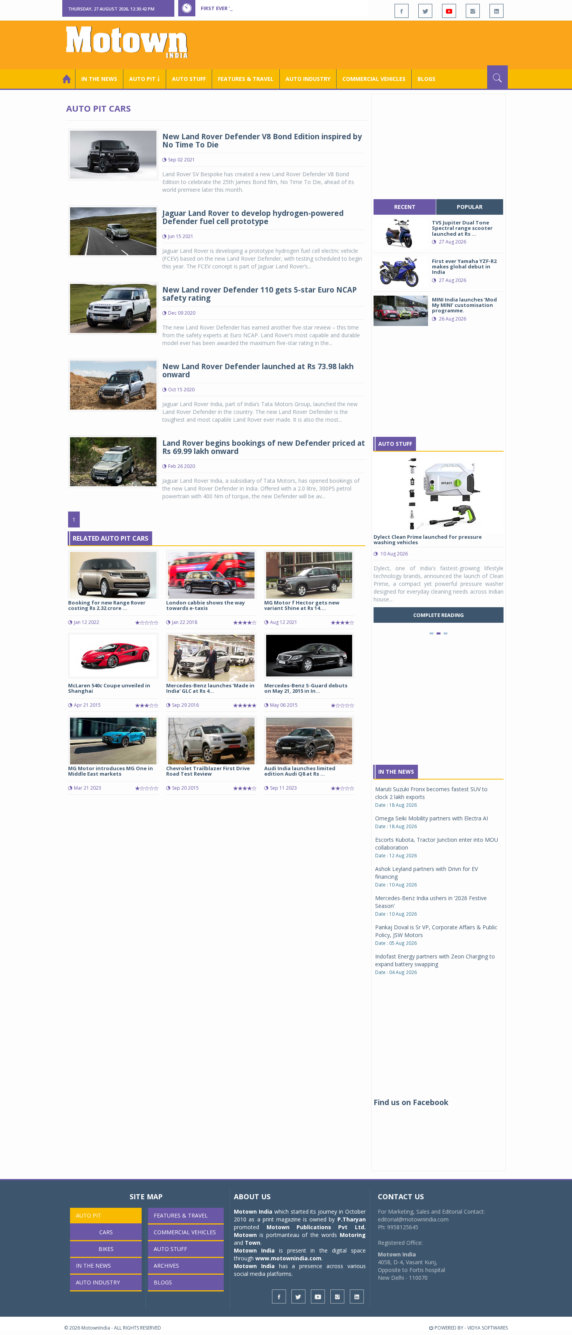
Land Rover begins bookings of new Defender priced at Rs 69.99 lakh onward (263, 447)
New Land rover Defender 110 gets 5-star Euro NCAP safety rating (259, 294)
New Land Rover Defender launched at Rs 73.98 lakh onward (258, 370)
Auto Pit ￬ (144, 78)
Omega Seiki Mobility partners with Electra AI (431, 818)
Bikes (106, 1249)
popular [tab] (470, 206)
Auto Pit (88, 1215)
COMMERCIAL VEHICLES (373, 78)
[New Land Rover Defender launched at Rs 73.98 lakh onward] (113, 384)
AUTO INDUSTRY (308, 78)
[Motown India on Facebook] (402, 11)
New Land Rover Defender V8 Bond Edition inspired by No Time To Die (262, 140)
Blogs (426, 78)
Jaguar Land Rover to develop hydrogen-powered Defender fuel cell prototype (253, 217)
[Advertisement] (366, 43)
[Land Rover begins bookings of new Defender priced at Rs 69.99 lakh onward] (113, 461)
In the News (99, 78)
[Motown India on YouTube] (449, 11)
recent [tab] (405, 206)
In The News (396, 771)
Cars (106, 1232)
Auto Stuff (189, 78)
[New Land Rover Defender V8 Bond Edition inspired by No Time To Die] (113, 154)
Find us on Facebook (411, 1102)
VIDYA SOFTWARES (487, 1327)
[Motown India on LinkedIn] (497, 11)
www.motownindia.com (288, 1258)
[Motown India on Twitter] (425, 11)
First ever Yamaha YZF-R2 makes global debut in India (275, 8)
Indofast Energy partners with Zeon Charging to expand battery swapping (435, 960)
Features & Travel (246, 78)
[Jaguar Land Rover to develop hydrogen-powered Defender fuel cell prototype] (113, 230)
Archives (166, 1265)
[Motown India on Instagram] (473, 11)
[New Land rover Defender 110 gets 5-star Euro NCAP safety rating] (113, 308)
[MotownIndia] (132, 42)
